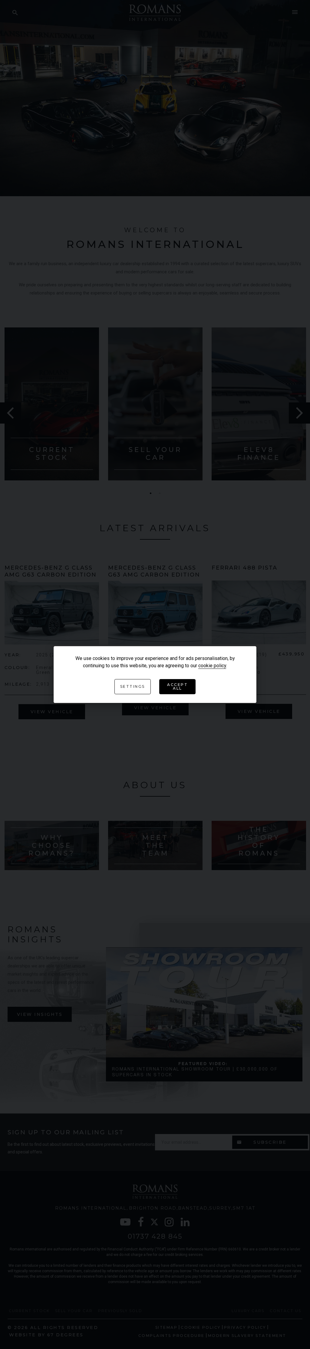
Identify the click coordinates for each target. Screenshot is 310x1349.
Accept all (177, 686)
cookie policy (212, 665)
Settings (132, 686)
